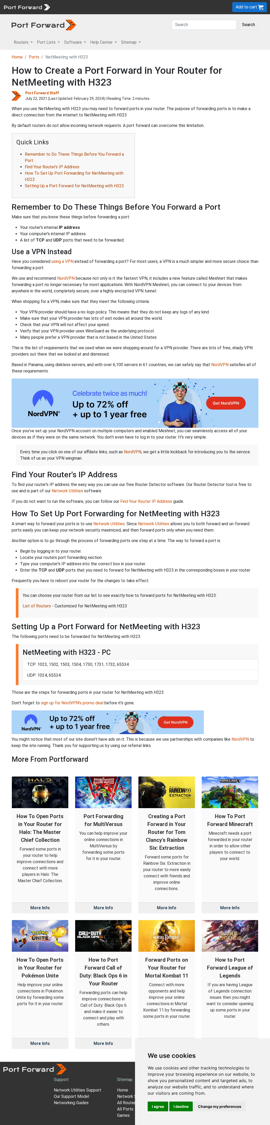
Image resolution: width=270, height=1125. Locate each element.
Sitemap (163, 6)
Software (116, 6)
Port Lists (93, 6)
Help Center (140, 6)
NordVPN (66, 278)
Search (248, 24)
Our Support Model (71, 1096)
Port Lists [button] (47, 42)
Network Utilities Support (77, 1090)
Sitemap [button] (129, 42)
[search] (178, 6)
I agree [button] (158, 1106)
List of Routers (37, 605)
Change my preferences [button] (219, 1106)
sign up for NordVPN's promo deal (72, 702)
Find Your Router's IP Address (52, 166)
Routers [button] (22, 42)
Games (123, 1115)
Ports (34, 57)
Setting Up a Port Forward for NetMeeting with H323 (74, 185)
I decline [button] (181, 1106)
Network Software (134, 1096)
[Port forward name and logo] (26, 6)
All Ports (125, 1109)
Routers (72, 6)
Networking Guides (71, 1102)
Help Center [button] (102, 42)
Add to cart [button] (247, 6)
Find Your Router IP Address (146, 501)
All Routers (127, 1102)
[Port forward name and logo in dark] (44, 24)
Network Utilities (67, 490)
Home (17, 57)
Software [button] (73, 42)
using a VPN (62, 261)
